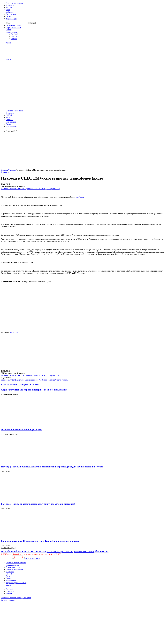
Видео (8, 16)
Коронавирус (11, 18)
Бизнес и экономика (14, 3)
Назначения (11, 14)
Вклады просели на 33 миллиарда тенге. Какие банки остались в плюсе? (40, 541)
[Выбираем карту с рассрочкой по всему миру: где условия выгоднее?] (25, 499)
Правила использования (16, 563)
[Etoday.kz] (19, 55)
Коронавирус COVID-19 (62, 551)
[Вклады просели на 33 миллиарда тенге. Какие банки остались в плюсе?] (25, 536)
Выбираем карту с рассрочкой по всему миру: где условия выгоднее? (38, 504)
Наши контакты (12, 565)
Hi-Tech (9, 7)
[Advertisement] (84, 79)
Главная (4, 170)
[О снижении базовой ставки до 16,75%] (25, 425)
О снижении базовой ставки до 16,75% (21, 429)
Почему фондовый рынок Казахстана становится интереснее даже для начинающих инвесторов (52, 466)
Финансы (10, 5)
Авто (8, 10)
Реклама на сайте (13, 567)
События (9, 12)
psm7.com (80, 197)
